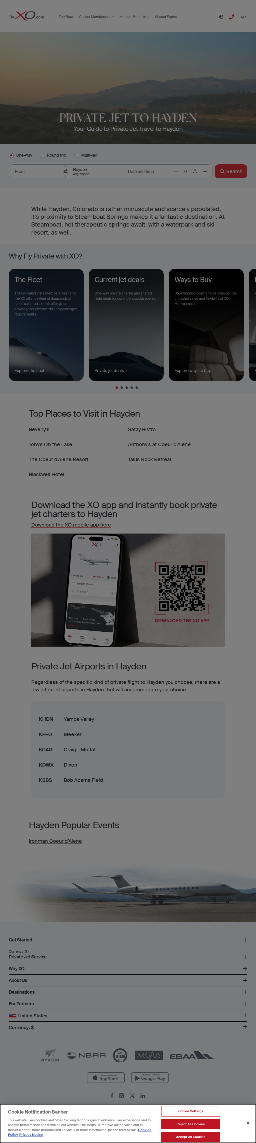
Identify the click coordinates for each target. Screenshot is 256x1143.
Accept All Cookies (190, 1137)
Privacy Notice (31, 1135)
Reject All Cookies (190, 1124)
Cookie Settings (190, 1111)
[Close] (248, 1122)
